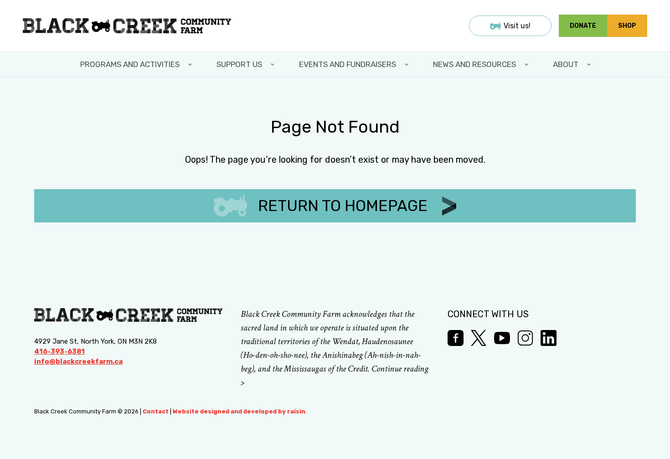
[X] (479, 338)
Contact (156, 411)
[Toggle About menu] (590, 64)
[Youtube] (502, 338)
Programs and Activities (130, 64)
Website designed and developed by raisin (239, 411)
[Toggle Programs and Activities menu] (191, 64)
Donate (583, 26)
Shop (627, 26)
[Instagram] (525, 338)
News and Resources (474, 64)
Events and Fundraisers (347, 64)
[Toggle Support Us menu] (273, 64)
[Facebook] (456, 338)
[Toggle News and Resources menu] (527, 64)
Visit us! (517, 25)
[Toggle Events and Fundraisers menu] (407, 64)
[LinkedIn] (549, 338)
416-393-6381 (59, 351)
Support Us (239, 64)
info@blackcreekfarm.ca (78, 361)
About (565, 64)
